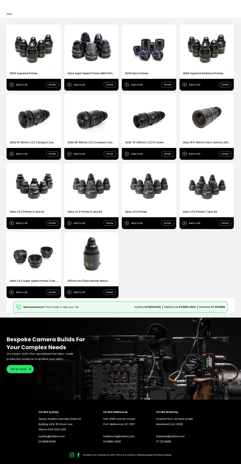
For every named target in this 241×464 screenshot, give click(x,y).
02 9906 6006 (152, 307)
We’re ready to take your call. (62, 307)
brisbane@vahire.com (170, 436)
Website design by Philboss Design (154, 454)
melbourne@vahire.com (118, 436)
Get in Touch (18, 369)
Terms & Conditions (126, 454)
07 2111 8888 (218, 307)
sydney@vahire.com (52, 436)
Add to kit (22, 84)
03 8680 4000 (187, 307)
